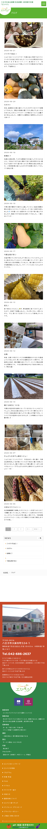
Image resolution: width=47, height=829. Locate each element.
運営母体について (10, 798)
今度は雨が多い (12, 561)
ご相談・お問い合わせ (11, 816)
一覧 (39, 538)
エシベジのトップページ (12, 764)
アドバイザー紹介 (10, 790)
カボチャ (9, 548)
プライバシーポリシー (11, 811)
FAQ (6, 781)
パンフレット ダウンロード (13, 807)
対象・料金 (7, 777)
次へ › (29, 529)
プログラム (8, 772)
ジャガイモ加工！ (12, 543)
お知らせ (7, 794)
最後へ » (37, 529)
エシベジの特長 (9, 768)
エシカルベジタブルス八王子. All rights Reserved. (17, 821)
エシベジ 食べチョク (11, 803)
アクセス (7, 785)
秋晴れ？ (10, 553)
